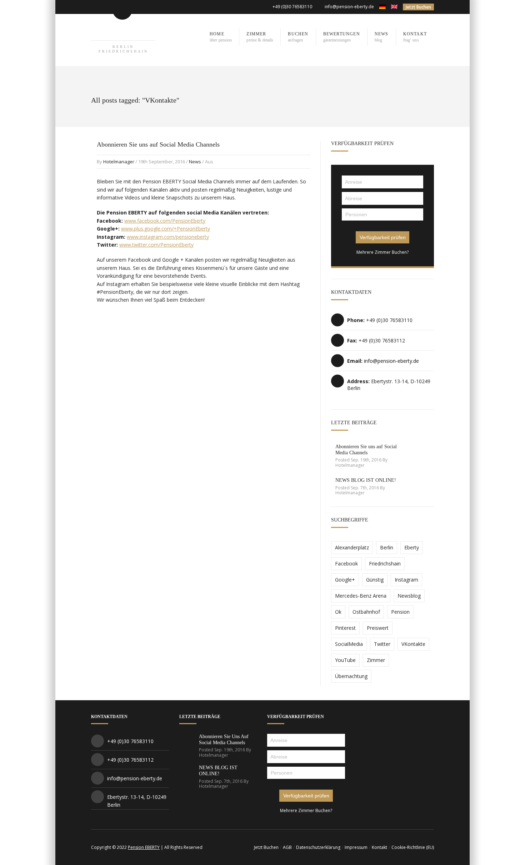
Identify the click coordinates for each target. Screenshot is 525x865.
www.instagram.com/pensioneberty (168, 236)
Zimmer (376, 660)
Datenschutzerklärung (318, 847)
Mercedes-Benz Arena (360, 595)
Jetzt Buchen (418, 7)
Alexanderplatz (352, 547)
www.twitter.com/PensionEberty (156, 244)
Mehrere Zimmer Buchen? (382, 252)
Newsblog (409, 595)
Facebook (346, 563)
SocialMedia (349, 644)
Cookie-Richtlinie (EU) (412, 847)
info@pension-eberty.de (349, 7)
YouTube (345, 660)
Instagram (406, 579)
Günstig (375, 579)
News (195, 161)
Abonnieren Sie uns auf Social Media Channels (158, 144)
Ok (338, 611)
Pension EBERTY (144, 847)
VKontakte (413, 644)
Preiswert (378, 627)
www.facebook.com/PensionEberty (164, 220)
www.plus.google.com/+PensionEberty (165, 228)
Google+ (345, 579)
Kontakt (379, 847)
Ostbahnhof (366, 611)
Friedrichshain (385, 563)
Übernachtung (351, 676)
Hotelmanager (118, 161)
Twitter (382, 644)
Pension (400, 611)
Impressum (356, 847)
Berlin (386, 547)
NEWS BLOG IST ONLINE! (365, 480)
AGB (287, 847)
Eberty (411, 547)
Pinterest (345, 627)
